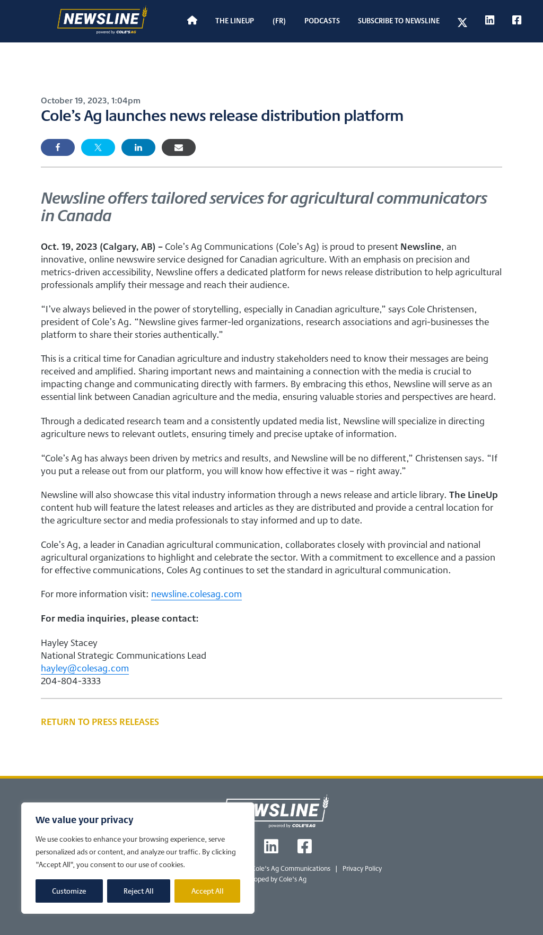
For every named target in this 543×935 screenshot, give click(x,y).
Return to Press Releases (100, 721)
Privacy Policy (362, 868)
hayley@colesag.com (85, 668)
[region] (138, 858)
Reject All (139, 891)
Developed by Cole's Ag (271, 879)
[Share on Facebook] (58, 147)
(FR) (279, 20)
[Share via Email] (179, 147)
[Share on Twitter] (98, 147)
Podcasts (322, 20)
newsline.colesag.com (196, 593)
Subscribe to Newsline (399, 20)
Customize (69, 891)
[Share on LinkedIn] (138, 147)
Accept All (207, 891)
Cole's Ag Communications (290, 868)
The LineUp (234, 20)
